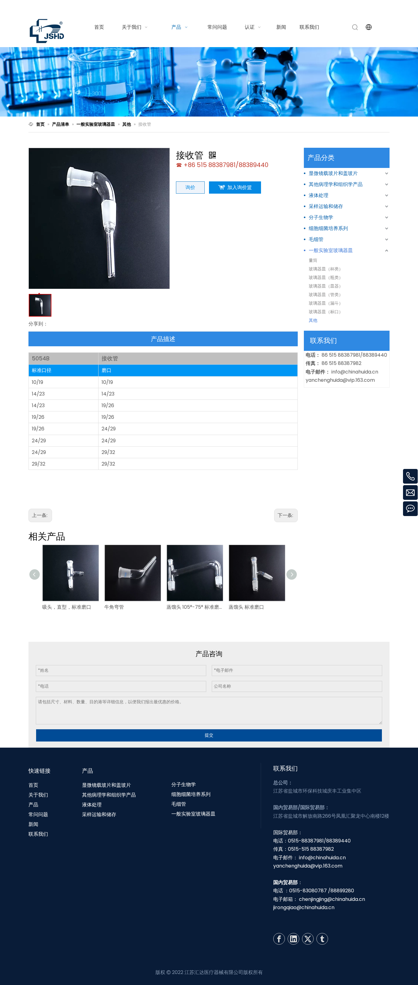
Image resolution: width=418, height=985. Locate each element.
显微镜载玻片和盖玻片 (333, 173)
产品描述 (163, 339)
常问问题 (38, 814)
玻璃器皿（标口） (326, 312)
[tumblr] (322, 939)
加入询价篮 (239, 187)
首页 (33, 785)
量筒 (313, 260)
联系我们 (38, 834)
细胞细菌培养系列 (328, 228)
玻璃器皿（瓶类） (326, 277)
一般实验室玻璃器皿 (331, 250)
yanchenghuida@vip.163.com (340, 380)
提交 (209, 735)
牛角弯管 (114, 607)
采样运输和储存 (326, 206)
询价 (190, 187)
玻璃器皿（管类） (326, 295)
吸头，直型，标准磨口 (66, 607)
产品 (33, 804)
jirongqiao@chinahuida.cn (303, 907)
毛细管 (316, 239)
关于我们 (38, 794)
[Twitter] (308, 939)
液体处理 (318, 195)
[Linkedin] (293, 939)
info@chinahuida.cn (314, 7)
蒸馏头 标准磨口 (246, 607)
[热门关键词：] (355, 27)
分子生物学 (321, 217)
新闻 (33, 824)
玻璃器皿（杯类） (326, 269)
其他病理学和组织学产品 (336, 184)
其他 (313, 320)
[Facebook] (279, 939)
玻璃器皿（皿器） (326, 286)
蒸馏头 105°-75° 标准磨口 (194, 607)
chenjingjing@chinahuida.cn (332, 899)
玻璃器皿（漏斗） (326, 303)
